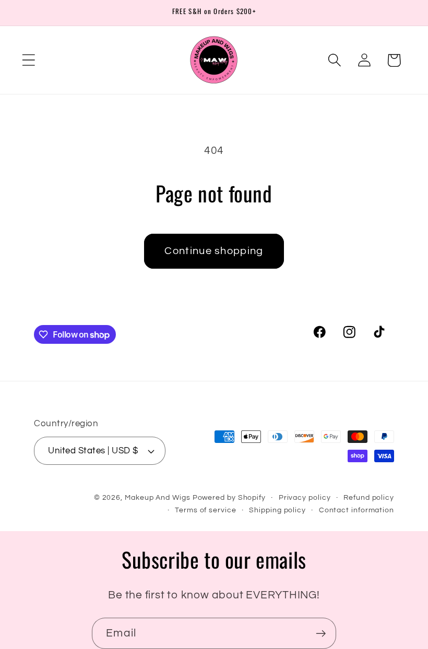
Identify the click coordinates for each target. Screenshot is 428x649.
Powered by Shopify (229, 497)
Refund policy (368, 497)
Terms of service (205, 510)
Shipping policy (277, 510)
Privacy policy (305, 497)
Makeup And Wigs (158, 497)
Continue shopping (213, 251)
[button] (28, 60)
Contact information (356, 510)
